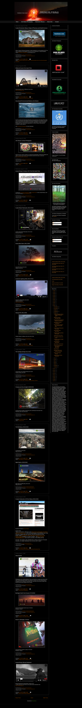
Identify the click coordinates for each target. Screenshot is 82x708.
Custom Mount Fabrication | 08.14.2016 (24, 207)
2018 (54, 302)
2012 (54, 373)
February (55, 365)
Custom (28, 60)
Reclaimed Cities (37, 549)
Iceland (19, 693)
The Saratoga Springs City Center (23, 351)
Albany (24, 60)
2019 (54, 301)
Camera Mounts (24, 240)
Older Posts (45, 697)
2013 (54, 371)
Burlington (20, 616)
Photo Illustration (44, 60)
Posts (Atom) (34, 700)
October (55, 309)
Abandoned (20, 60)
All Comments (55, 224)
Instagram (55, 216)
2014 (54, 370)
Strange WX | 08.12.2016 (21, 312)
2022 (54, 296)
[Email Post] (30, 59)
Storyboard (28, 693)
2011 (54, 374)
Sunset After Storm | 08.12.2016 (23, 243)
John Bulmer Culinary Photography (23, 140)
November (56, 308)
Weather (31, 345)
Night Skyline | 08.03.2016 (21, 462)
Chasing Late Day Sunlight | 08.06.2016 (25, 387)
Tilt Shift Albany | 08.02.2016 (22, 427)
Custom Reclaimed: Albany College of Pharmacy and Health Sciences (31, 28)
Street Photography (24, 590)
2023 (54, 295)
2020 (54, 299)
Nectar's (23, 659)
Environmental (20, 134)
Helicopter (20, 98)
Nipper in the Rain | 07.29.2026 (57, 284)
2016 (54, 305)
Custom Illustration (33, 60)
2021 (54, 298)
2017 (54, 304)
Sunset (28, 98)
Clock (23, 616)
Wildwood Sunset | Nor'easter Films (24, 68)
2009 (54, 377)
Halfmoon (20, 345)
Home (17, 21)
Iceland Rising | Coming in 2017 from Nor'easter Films (28, 171)
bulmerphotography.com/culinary (22, 156)
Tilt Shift (28, 459)
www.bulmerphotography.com (30, 55)
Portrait (19, 590)
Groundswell (26, 134)
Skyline (28, 492)
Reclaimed (17, 61)
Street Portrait (19, 555)
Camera (19, 240)
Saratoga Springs (31, 380)
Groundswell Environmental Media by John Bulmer (27, 101)
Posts (54, 222)
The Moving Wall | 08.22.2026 (57, 279)
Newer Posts (18, 697)
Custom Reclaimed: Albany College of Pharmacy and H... (58, 315)
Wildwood (31, 98)
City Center (20, 380)
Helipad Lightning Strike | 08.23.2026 (58, 261)
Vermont (28, 616)
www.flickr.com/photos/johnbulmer (26, 54)
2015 (54, 368)
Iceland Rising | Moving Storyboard (23, 662)
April (55, 362)
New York (39, 60)
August (55, 312)
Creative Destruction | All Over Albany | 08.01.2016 (27, 499)
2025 (54, 292)
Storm (29, 309)
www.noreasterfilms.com (20, 90)
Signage (26, 659)
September (56, 311)
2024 (54, 293)
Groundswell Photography (21, 126)
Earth (25, 616)
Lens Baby (25, 459)
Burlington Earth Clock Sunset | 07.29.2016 (25, 593)
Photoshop (28, 345)
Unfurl (53, 281)
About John (49, 21)
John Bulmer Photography (27, 21)
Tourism (36, 380)
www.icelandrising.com (27, 193)
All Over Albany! (26, 528)
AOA (26, 60)
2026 (54, 290)
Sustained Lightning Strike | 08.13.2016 (24, 278)
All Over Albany (20, 549)
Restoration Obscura (40, 21)
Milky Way (22, 492)
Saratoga (26, 380)
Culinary (19, 164)
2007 (54, 380)
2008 (54, 379)
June (55, 359)
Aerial (19, 459)
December (56, 306)
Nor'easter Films (34, 192)
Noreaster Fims (24, 309)
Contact (57, 21)
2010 (54, 376)
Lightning (20, 309)
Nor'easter (25, 201)
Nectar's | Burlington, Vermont (22, 619)
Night (23, 380)
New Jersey (24, 98)
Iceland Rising (20, 201)
